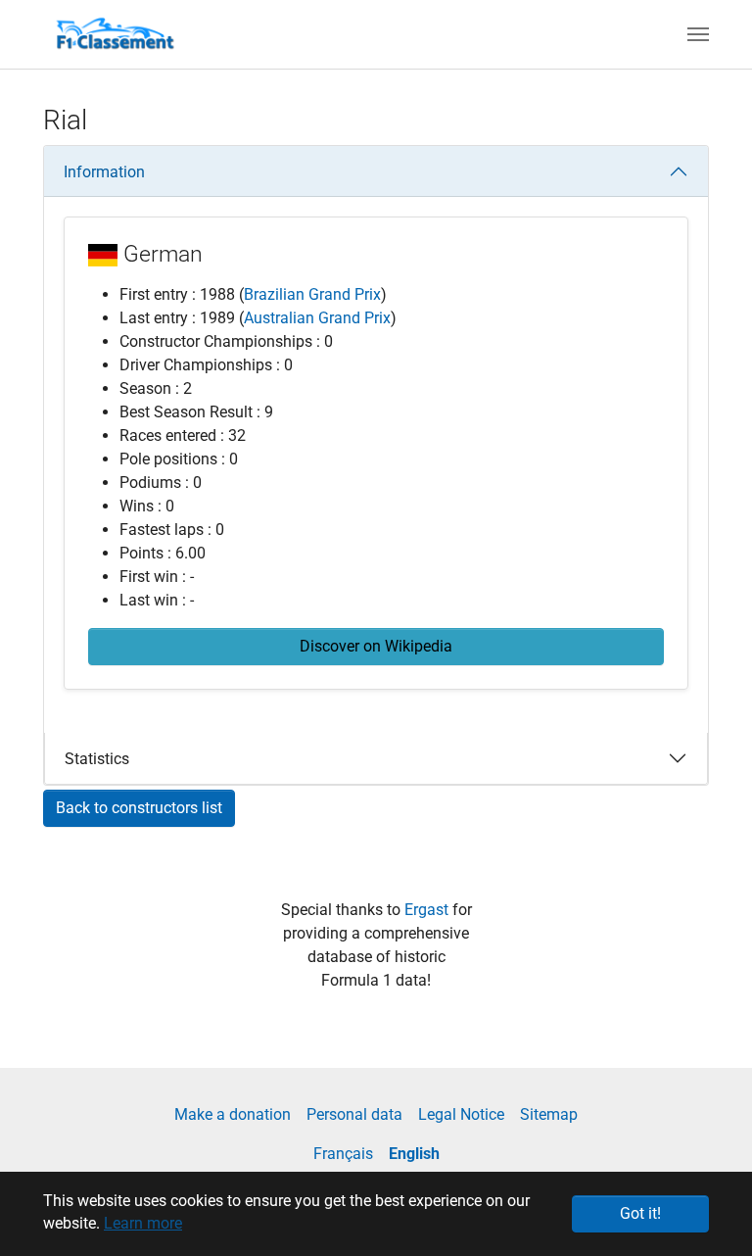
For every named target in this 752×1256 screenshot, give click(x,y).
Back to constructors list (139, 807)
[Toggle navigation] (698, 34)
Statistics (97, 758)
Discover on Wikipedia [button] (376, 646)
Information (104, 172)
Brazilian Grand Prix (312, 294)
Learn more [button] (143, 1223)
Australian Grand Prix (317, 318)
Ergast (428, 909)
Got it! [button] (640, 1213)
